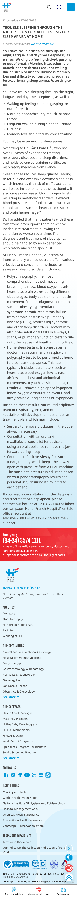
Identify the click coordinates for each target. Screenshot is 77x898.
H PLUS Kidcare (13, 735)
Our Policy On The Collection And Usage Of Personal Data (36, 850)
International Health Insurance (22, 820)
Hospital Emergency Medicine (22, 657)
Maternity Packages (15, 718)
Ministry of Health (14, 792)
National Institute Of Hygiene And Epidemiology (34, 803)
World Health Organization (20, 797)
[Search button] (49, 7)
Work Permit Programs (18, 741)
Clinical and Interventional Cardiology (27, 652)
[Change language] (59, 7)
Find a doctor (63, 894)
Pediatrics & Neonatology (19, 674)
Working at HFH (13, 636)
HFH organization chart (18, 624)
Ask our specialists (14, 894)
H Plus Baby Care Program (20, 724)
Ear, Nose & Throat (15, 686)
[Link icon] (6, 775)
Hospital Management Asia (20, 809)
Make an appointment (38, 894)
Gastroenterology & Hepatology (23, 669)
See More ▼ (11, 697)
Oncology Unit (12, 680)
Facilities (8, 630)
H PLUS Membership (16, 730)
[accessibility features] (69, 857)
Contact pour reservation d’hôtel (23, 826)
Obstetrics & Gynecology (19, 691)
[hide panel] (69, 848)
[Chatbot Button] (69, 868)
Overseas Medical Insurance (21, 814)
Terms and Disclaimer (17, 842)
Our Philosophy (13, 619)
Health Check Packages (17, 713)
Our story (9, 613)
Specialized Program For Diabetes (24, 747)
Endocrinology (12, 663)
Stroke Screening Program (20, 752)
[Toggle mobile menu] (71, 7)
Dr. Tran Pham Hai (42, 44)
